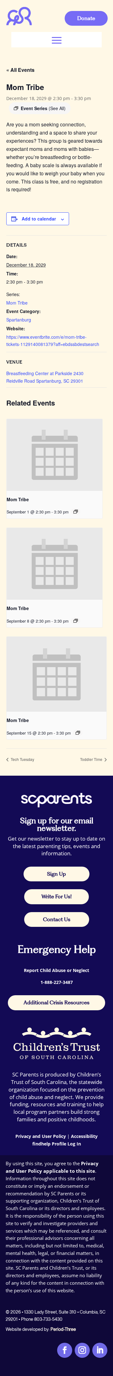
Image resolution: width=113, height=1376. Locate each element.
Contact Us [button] (56, 919)
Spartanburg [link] (18, 319)
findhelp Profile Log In (56, 1144)
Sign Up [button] (56, 874)
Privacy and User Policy (40, 1136)
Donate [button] (86, 18)
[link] (19, 24)
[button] (56, 39)
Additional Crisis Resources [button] (56, 1002)
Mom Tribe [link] (17, 303)
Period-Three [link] (63, 1329)
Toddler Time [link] (91, 759)
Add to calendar (39, 218)
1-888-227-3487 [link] (56, 982)
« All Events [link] (20, 69)
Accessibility (84, 1136)
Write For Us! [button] (56, 896)
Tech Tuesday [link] (22, 759)
